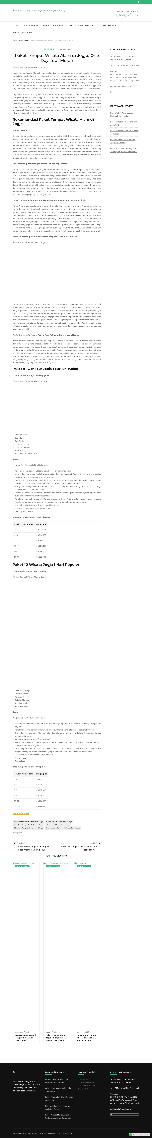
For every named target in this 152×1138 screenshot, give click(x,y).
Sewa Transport (109, 25)
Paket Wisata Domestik (81, 25)
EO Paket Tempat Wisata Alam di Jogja (59, 822)
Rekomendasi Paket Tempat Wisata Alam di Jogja (63, 828)
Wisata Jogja (49, 50)
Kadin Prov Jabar (21, 813)
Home (15, 25)
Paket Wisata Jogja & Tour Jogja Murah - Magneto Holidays (50, 1133)
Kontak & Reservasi (22, 33)
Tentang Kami (31, 25)
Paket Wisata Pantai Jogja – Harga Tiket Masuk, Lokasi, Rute (55, 1038)
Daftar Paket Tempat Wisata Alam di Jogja (28, 822)
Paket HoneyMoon (86, 1082)
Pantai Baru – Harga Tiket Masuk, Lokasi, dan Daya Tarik (86, 1038)
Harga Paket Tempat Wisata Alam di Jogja (28, 825)
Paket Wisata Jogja (53, 25)
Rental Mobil (83, 1088)
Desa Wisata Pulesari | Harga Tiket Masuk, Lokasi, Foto (25, 1038)
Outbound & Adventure (88, 1085)
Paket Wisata (83, 1079)
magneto (18, 832)
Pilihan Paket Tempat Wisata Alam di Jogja (28, 828)
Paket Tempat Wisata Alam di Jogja (58, 825)
